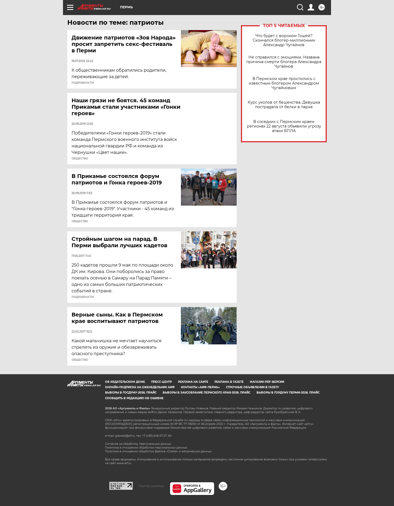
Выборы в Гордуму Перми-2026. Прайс (288, 392)
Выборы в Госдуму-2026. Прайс (131, 392)
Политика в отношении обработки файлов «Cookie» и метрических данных (158, 451)
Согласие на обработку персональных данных (138, 444)
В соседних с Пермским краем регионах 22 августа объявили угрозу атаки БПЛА (284, 126)
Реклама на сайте (193, 382)
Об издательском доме (125, 382)
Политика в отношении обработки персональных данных (146, 447)
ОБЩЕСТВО (80, 158)
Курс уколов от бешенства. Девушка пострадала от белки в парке (284, 104)
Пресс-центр (161, 382)
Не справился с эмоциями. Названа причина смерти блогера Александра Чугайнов (283, 62)
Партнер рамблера (151, 485)
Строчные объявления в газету (252, 387)
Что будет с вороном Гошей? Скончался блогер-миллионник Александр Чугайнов (284, 40)
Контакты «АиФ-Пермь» (200, 387)
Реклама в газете (229, 382)
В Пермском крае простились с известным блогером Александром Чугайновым (284, 83)
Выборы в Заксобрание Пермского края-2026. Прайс (206, 392)
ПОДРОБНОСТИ (83, 83)
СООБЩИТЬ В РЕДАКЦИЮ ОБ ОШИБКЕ (134, 398)
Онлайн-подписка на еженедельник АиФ (140, 387)
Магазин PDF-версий (267, 382)
